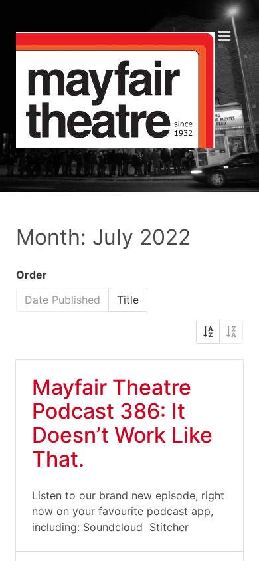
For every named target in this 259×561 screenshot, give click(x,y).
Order (31, 274)
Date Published (62, 299)
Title (128, 299)
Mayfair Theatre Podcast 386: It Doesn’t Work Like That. (122, 423)
